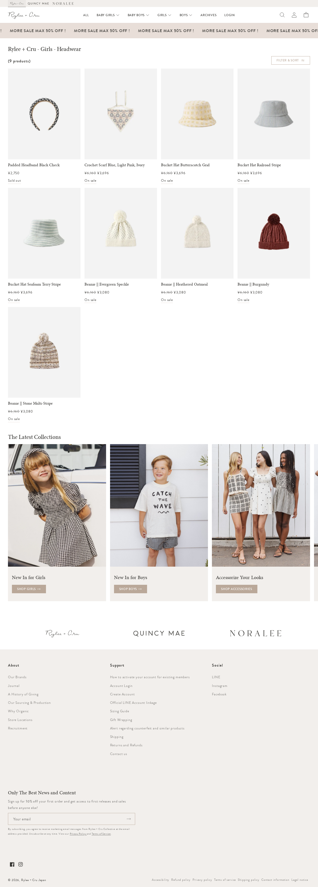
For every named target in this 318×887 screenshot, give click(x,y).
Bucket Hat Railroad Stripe (259, 165)
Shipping (116, 736)
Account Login (121, 685)
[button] (108, 15)
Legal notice (299, 879)
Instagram (220, 685)
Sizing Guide (119, 711)
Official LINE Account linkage (133, 702)
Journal (14, 685)
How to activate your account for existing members (150, 677)
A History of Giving (23, 694)
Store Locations (20, 719)
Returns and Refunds (126, 745)
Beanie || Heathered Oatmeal (184, 284)
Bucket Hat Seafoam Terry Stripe (34, 284)
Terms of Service (101, 833)
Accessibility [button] (160, 879)
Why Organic (18, 711)
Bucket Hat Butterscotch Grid (185, 165)
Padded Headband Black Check (34, 165)
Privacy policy (202, 879)
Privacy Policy (78, 833)
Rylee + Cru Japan (33, 880)
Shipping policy (248, 879)
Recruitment (18, 728)
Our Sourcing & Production (29, 702)
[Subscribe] (128, 819)
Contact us (118, 754)
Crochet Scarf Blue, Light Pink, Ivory (114, 165)
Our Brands (17, 677)
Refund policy (181, 879)
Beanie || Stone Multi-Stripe (30, 403)
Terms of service (225, 879)
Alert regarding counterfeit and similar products (147, 728)
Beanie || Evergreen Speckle (106, 284)
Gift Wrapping (121, 719)
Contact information (275, 879)
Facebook (219, 694)
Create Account (122, 694)
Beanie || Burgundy (253, 284)
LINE (216, 677)
